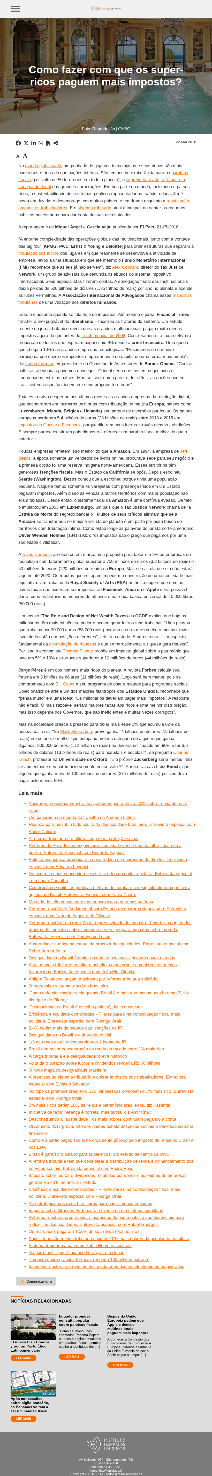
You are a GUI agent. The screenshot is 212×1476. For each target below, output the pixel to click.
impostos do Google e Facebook (49, 424)
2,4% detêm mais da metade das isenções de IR (75, 1028)
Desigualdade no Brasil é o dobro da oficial (70, 1035)
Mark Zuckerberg (76, 731)
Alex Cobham (125, 267)
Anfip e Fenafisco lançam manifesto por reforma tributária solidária (93, 979)
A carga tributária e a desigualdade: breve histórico (78, 1056)
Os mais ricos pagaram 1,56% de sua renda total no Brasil (85, 1231)
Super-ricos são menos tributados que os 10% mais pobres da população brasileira (109, 1238)
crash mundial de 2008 (103, 335)
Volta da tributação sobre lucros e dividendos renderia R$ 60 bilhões (94, 1063)
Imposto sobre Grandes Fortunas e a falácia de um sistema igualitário (96, 1210)
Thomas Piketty (78, 651)
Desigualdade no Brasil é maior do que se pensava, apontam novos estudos (102, 957)
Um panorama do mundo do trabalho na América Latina (82, 817)
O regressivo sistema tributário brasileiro (68, 986)
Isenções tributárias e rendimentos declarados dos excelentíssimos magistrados (106, 1266)
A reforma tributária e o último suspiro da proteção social (83, 838)
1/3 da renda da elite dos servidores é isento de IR (77, 1042)
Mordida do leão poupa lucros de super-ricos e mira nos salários (91, 901)
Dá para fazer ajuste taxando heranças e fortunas (76, 1252)
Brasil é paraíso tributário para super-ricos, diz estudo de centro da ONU (99, 1154)
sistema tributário (94, 207)
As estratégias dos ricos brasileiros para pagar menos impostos (90, 1203)
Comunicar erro (36, 1281)
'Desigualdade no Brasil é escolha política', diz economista (85, 1006)
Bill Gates (65, 684)
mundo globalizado (43, 165)
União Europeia (37, 554)
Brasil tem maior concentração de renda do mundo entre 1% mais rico (96, 1049)
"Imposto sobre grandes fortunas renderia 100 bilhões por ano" (89, 1259)
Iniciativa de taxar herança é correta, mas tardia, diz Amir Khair (90, 1112)
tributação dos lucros (38, 253)
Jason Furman (39, 363)
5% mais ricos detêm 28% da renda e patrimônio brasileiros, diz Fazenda (99, 1105)
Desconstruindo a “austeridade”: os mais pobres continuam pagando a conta (102, 1119)
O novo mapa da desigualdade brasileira (67, 1070)
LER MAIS (23, 1358)
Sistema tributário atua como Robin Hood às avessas (80, 1245)
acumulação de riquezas (72, 644)
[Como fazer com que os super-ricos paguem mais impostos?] (56, 143)
